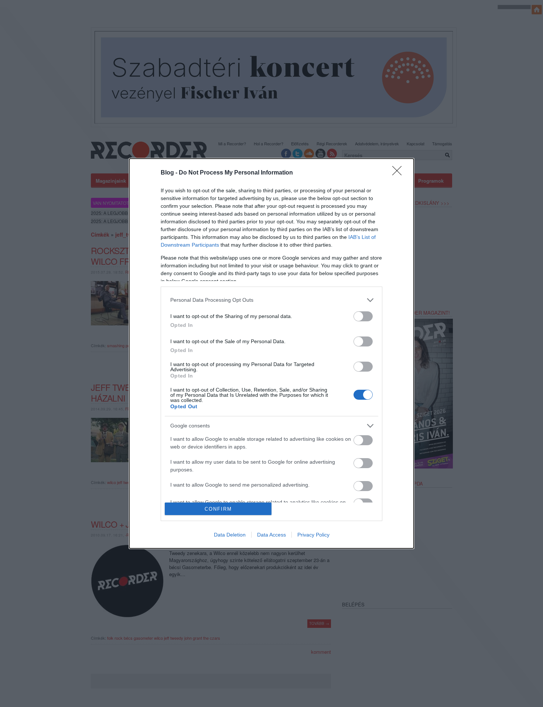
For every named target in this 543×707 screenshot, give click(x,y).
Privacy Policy (313, 535)
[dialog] (271, 354)
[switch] (363, 316)
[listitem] (271, 300)
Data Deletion (230, 535)
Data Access (271, 535)
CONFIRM (218, 509)
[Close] (399, 173)
